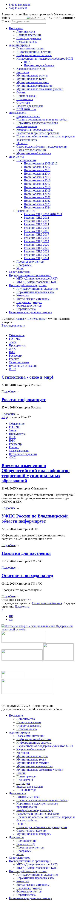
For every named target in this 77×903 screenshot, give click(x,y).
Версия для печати (13, 325)
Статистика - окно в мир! (27, 377)
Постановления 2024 (37, 207)
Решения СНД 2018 (36, 237)
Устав (20, 268)
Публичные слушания (23, 365)
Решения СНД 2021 (36, 248)
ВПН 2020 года (26, 109)
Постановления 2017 (37, 183)
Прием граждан (26, 95)
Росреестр (15, 355)
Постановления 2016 (37, 180)
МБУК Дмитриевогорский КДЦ (36, 281)
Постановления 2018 (37, 187)
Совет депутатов (19, 271)
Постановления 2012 (37, 166)
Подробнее (8, 391)
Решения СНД (25, 210)
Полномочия (24, 99)
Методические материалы (33, 298)
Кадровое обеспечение (30, 68)
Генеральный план (28, 116)
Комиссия (22, 295)
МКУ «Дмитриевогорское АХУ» (37, 278)
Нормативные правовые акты (35, 292)
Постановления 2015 (37, 177)
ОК (11, 619)
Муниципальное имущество (34, 85)
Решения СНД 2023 (36, 254)
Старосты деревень (28, 38)
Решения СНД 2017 (36, 234)
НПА (27, 62)
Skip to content (18, 8)
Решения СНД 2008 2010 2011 (43, 214)
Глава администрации (30, 48)
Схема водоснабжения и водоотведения (41, 146)
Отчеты (21, 92)
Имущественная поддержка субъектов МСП (44, 58)
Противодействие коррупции (28, 285)
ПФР (12, 352)
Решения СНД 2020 (36, 244)
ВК (11, 616)
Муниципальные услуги (32, 75)
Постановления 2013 (37, 170)
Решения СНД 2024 (36, 258)
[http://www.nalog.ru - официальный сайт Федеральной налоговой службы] (38, 629)
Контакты (22, 72)
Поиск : (6, 21)
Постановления (26, 160)
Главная (19, 318)
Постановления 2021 (37, 197)
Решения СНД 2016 (36, 231)
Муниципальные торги (31, 78)
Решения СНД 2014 (36, 224)
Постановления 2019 (37, 190)
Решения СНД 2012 (36, 217)
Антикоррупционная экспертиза (37, 288)
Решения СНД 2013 (36, 221)
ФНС (12, 369)
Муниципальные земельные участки (39, 89)
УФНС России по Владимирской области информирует (34, 518)
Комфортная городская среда (34, 129)
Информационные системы (34, 55)
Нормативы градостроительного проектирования (37, 124)
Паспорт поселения (28, 34)
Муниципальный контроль (33, 153)
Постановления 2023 (37, 204)
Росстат (14, 359)
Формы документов (29, 305)
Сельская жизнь (26, 41)
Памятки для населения (26, 553)
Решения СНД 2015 (36, 227)
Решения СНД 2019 (36, 241)
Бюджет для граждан (29, 106)
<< (3, 417)
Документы (16, 156)
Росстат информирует (23, 399)
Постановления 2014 (37, 173)
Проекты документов (30, 261)
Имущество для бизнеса (39, 65)
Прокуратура (17, 345)
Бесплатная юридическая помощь (30, 312)
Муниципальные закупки (32, 82)
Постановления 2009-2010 (40, 163)
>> (29, 599)
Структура (23, 102)
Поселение (16, 28)
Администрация (19, 45)
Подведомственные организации (30, 275)
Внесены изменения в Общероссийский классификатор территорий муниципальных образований (35, 473)
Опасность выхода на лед (27, 575)
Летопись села (25, 31)
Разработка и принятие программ (37, 133)
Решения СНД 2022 (36, 251)
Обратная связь (26, 309)
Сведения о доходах (29, 302)
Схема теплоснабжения (31, 150)
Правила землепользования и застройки (41, 119)
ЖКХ (12, 348)
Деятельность (17, 112)
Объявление (16, 335)
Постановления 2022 (37, 200)
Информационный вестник (33, 51)
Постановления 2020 (37, 193)
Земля (12, 342)
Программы (24, 265)
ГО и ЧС (21, 143)
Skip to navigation (19, 4)
